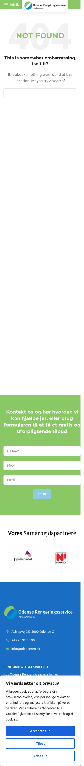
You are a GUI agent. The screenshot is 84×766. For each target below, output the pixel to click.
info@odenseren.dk (25, 649)
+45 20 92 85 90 (23, 640)
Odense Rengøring (23, 674)
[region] (40, 721)
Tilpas (40, 743)
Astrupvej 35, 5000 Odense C (32, 631)
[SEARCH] (71, 93)
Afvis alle (40, 756)
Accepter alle (40, 731)
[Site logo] (45, 5)
